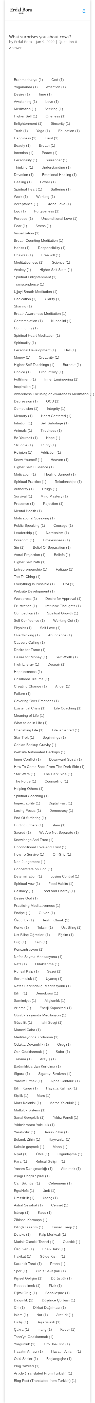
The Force (25, 781)
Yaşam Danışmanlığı (33, 1169)
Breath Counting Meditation (38, 240)
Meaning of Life (29, 715)
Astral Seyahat (28, 1205)
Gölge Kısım (52, 1256)
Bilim (20, 993)
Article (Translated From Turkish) (43, 1373)
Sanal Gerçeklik (29, 1117)
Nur (42, 1315)
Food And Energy (58, 891)
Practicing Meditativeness (37, 905)
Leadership (25, 533)
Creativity (49, 357)
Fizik (55, 1286)
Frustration (25, 606)
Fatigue (64, 569)
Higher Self (25, 116)
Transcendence (29, 284)
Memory (23, 416)
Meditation (25, 109)
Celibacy (23, 891)
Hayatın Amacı (28, 1351)
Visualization (27, 233)
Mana (60, 1147)
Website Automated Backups (39, 752)
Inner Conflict (27, 759)
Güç (20, 942)
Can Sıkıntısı (27, 1183)
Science (61, 262)
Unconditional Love (59, 218)
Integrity (56, 409)
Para (20, 1161)
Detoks (22, 1234)
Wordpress (25, 599)
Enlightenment (28, 123)
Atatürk (64, 1315)
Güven (47, 913)
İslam (21, 1315)
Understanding (56, 167)
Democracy (61, 810)
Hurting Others (28, 825)
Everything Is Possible (34, 584)
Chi (19, 1307)
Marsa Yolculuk (64, 1103)
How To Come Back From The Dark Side (49, 767)
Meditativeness (29, 262)
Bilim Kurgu (26, 1088)
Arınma (22, 1008)
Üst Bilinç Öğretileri (32, 935)
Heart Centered (56, 416)
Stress (43, 226)
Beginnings (54, 737)
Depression (26, 401)
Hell (70, 350)
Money (22, 357)
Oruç (64, 1044)
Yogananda (26, 87)
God (57, 80)
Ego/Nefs (24, 1191)
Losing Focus (27, 810)
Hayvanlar (59, 1139)
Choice (22, 372)
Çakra (21, 1329)
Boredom (24, 540)
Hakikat (22, 1256)
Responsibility (52, 248)
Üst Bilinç (71, 927)
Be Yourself (26, 438)
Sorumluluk (25, 979)
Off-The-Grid (57, 1344)
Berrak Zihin (56, 1132)
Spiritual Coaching (31, 796)
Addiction (51, 452)
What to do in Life (31, 723)
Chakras (23, 255)
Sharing (23, 306)
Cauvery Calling (29, 642)
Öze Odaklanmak (30, 1052)
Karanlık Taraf (28, 1264)
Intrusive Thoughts (63, 606)
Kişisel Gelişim (28, 1278)
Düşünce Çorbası (58, 1300)
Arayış (48, 1059)
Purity (48, 445)
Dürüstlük (61, 1278)
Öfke (42, 1154)
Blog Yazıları (27, 1366)
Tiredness (51, 430)
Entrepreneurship (30, 569)
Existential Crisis (30, 708)
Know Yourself (28, 460)
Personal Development (35, 350)
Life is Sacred (65, 730)
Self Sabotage (55, 423)
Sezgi (54, 971)
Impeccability (27, 803)
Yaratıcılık (24, 1132)
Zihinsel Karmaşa (30, 1220)
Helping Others (29, 789)
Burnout (72, 365)
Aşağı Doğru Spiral (32, 1176)
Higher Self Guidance (34, 467)
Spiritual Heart (28, 189)
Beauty (22, 145)
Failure (22, 694)
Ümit (49, 1191)
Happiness (25, 138)
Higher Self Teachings (34, 365)
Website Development (34, 591)
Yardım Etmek (28, 1081)
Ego (20, 211)
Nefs (20, 964)
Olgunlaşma (70, 1154)
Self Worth (66, 657)
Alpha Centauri (65, 1081)
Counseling (56, 781)
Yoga (43, 131)
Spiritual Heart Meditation (37, 335)
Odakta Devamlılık (31, 1044)
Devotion (24, 175)
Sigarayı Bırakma (54, 1074)
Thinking (23, 167)
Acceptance (26, 204)
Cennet (59, 1205)
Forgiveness (47, 211)
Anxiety (22, 270)
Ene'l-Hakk (53, 1249)
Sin (19, 547)
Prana (57, 1264)
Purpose (23, 218)
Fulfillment (25, 379)
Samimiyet (25, 1001)
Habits (22, 248)
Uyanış (54, 979)
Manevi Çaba (27, 1030)
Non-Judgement (29, 862)
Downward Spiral (65, 759)
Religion (23, 452)
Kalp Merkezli (52, 1234)
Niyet (21, 1154)
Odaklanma (47, 964)
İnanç (44, 1329)
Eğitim (66, 935)
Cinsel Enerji (64, 1227)
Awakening (25, 102)
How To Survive (29, 854)
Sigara (22, 1074)
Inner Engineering (61, 379)
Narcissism (57, 533)
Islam (58, 825)
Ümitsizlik (24, 1198)
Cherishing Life (29, 730)
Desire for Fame (30, 650)
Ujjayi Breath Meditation (36, 292)
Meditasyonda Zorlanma (36, 1037)
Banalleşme (57, 1293)
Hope (53, 438)
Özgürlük (24, 920)
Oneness (56, 116)
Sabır (63, 1052)
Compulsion (26, 409)
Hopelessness (28, 672)
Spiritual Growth (62, 613)
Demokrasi (46, 993)
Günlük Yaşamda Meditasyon (40, 1015)
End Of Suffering (30, 818)
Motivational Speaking (34, 518)
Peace (50, 153)
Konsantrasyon (29, 949)
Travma (23, 1059)
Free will (50, 255)
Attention (56, 87)
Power (48, 182)
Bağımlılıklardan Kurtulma (37, 1066)
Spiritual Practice (30, 482)
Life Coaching (68, 708)
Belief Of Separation (52, 547)
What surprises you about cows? (40, 37)
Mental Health (28, 511)
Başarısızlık (48, 1322)
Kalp (40, 942)
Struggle (23, 445)
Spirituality (25, 343)
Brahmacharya (28, 80)
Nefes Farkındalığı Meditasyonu (42, 986)
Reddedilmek (27, 1286)
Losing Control (64, 876)
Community (26, 328)
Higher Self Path (30, 562)
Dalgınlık (23, 1300)
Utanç (50, 1198)
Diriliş (21, 1322)
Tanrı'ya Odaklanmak (33, 1337)
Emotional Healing (59, 175)
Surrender (56, 160)
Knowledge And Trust (33, 840)
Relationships (68, 482)
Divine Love (59, 204)
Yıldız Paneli (65, 1117)
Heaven (60, 460)
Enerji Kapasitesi (56, 1008)
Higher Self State (56, 270)
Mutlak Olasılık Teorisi (34, 1242)
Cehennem (60, 1183)
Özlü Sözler (26, 1359)
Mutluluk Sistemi (30, 1110)
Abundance (60, 635)
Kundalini (61, 321)
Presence (24, 504)
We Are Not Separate (59, 832)
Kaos (45, 1212)
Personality (25, 160)
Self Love (50, 628)
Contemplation (28, 321)
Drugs (49, 489)
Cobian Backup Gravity (35, 745)
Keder (67, 1329)
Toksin (45, 927)
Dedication (25, 299)
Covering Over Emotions (36, 701)
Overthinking (27, 635)
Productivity (51, 372)
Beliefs (62, 555)
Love (52, 102)
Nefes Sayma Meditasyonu (38, 957)
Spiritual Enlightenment (35, 277)
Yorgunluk (24, 1344)
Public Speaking (29, 525)
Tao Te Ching (27, 577)
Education (69, 131)
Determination (28, 876)
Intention (23, 153)
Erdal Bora (23, 41)
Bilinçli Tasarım (28, 1227)
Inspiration (25, 387)
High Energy (26, 664)
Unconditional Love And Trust (40, 847)
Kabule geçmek (29, 1147)
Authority (24, 489)
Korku (21, 927)
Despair (57, 664)
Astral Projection (30, 555)
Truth (21, 131)
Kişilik (21, 1096)
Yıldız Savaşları (50, 1271)
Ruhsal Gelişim (50, 1161)
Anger (62, 686)
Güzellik (23, 1022)
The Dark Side (58, 774)
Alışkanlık (55, 1001)
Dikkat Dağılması (49, 1307)
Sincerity (60, 123)
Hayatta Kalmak (61, 1088)
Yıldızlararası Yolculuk (34, 1125)
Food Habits (60, 884)
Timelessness (56, 540)
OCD (53, 401)
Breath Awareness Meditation (40, 313)
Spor (20, 1271)
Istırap (22, 1212)
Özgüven (24, 1249)
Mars (43, 1096)
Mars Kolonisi (27, 1103)
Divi (68, 584)
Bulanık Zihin (27, 1139)
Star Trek (24, 737)
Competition (26, 613)
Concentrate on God (33, 869)
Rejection (53, 504)
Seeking (54, 109)
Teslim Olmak (55, 920)
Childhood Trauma (31, 679)
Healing (23, 182)
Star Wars (24, 774)
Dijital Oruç (25, 1293)
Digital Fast (60, 803)
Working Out (66, 620)
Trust (52, 138)
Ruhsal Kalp (26, 971)
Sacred (22, 832)
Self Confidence (29, 620)
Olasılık (71, 1242)
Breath (47, 145)
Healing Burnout (60, 474)
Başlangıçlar (59, 1359)
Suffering (61, 189)
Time (45, 94)
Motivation (25, 474)
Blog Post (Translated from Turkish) (45, 1381)
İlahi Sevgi (52, 1022)
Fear (20, 226)
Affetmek (71, 1169)
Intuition (23, 423)
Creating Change (30, 686)
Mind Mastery (54, 496)
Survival (23, 496)
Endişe (22, 913)
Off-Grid (62, 854)
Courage (63, 525)
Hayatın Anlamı (66, 1351)
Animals (23, 430)
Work (21, 197)
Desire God (26, 898)
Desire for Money (30, 657)
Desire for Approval (63, 599)
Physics (23, 628)
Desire (22, 94)
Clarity (53, 299)
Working (45, 197)
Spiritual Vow (27, 884)
